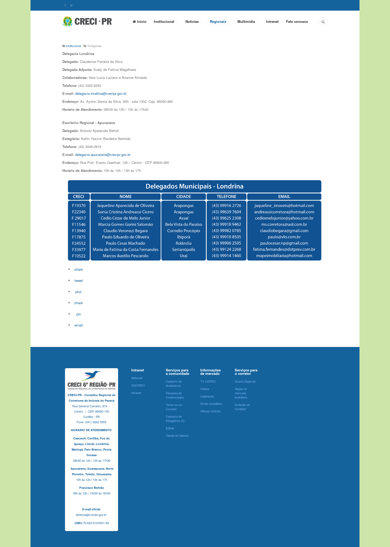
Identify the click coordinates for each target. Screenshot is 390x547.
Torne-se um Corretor (174, 406)
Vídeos (204, 389)
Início (141, 21)
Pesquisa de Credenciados (175, 395)
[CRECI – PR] (87, 21)
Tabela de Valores (177, 435)
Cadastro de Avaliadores (174, 383)
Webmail (136, 378)
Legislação (207, 396)
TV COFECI (208, 381)
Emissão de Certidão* (242, 406)
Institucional (164, 21)
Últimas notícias (210, 411)
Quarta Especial (245, 381)
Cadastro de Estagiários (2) (175, 418)
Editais (170, 428)
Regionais (218, 21)
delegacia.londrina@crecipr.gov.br (101, 93)
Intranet (272, 21)
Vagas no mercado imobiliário (241, 393)
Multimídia (246, 21)
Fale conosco (297, 21)
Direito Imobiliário (211, 403)
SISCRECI (138, 385)
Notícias (192, 21)
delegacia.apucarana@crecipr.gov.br (103, 154)
